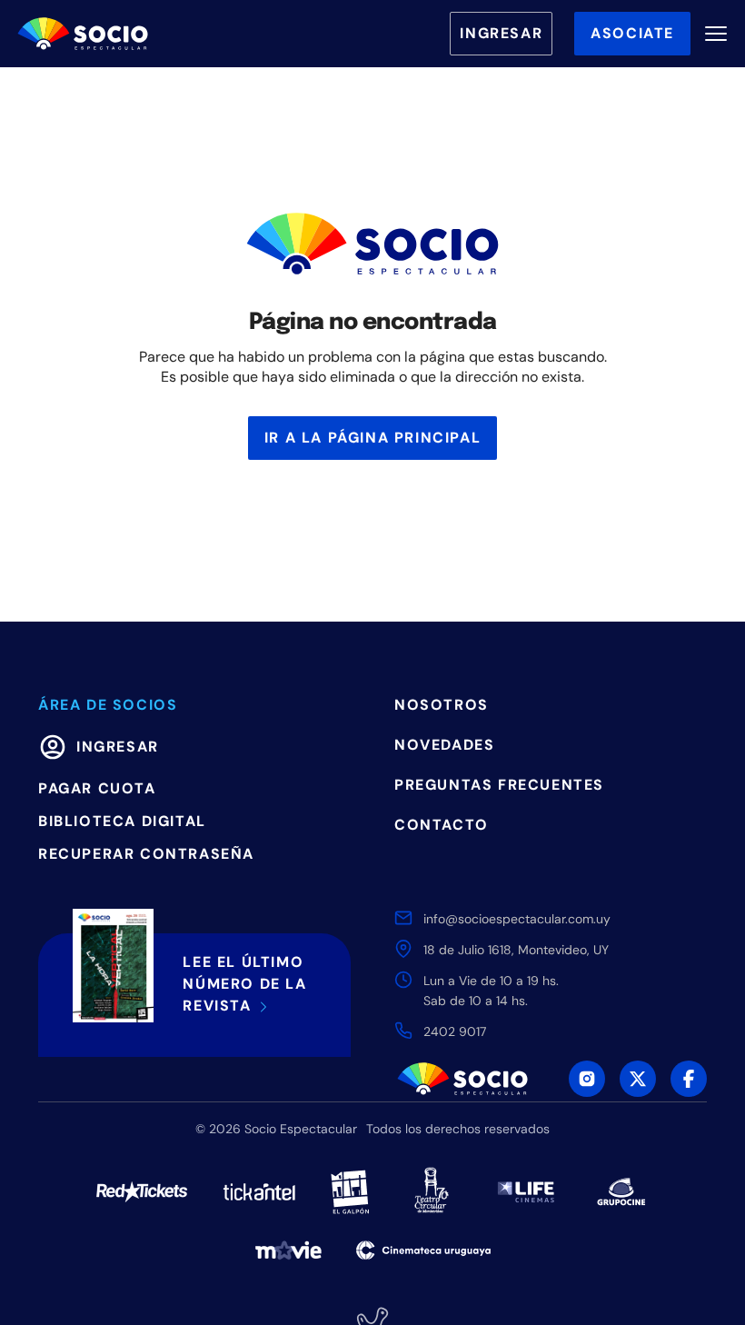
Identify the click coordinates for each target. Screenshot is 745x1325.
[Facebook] (688, 1079)
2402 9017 (454, 1031)
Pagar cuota (97, 788)
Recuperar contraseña (146, 853)
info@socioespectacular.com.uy (517, 919)
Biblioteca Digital (122, 821)
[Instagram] (587, 1079)
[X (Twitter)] (638, 1079)
